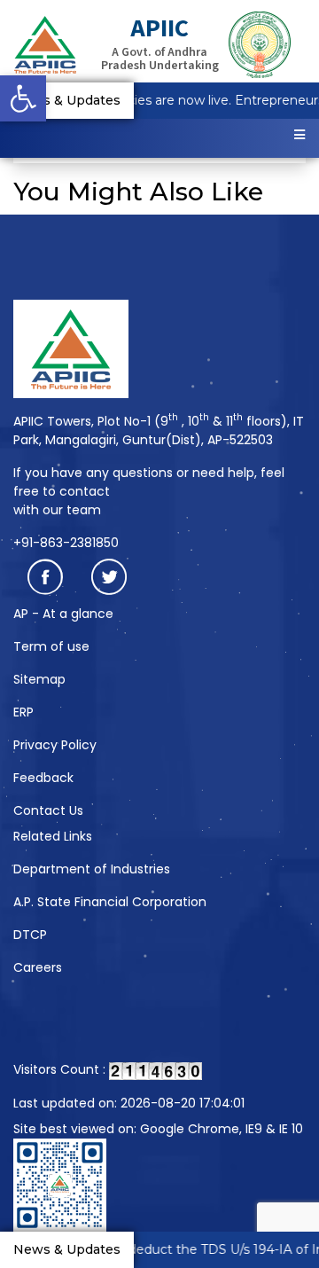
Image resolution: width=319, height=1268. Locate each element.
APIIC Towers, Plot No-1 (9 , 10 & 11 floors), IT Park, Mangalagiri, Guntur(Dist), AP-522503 (158, 430)
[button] (23, 98)
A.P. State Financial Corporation (109, 902)
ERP (23, 712)
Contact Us (48, 810)
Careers (37, 967)
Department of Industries (91, 869)
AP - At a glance (63, 613)
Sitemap (39, 679)
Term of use (51, 646)
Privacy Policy (55, 745)
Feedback (43, 778)
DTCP (30, 934)
